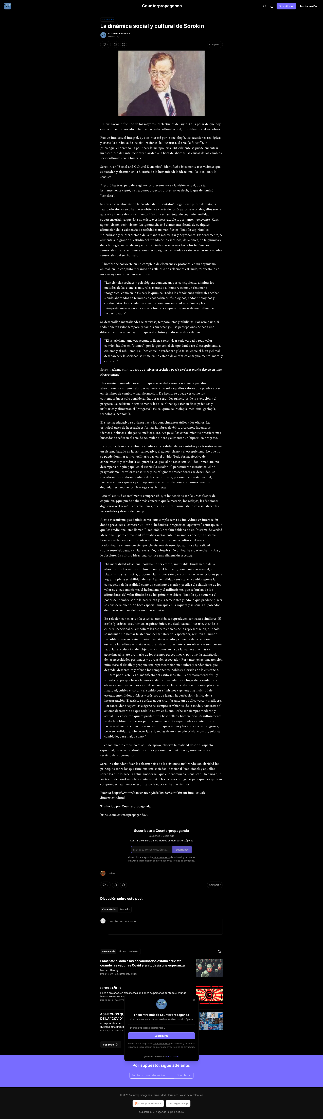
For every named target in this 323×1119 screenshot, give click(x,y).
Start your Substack (149, 1103)
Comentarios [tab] (109, 909)
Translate (108, 19)
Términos (173, 1095)
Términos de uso (161, 1043)
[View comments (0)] (115, 44)
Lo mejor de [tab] (108, 951)
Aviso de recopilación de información (149, 1046)
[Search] (264, 6)
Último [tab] (122, 951)
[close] (193, 1000)
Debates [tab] (133, 951)
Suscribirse (286, 6)
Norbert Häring (109, 970)
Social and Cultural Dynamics (140, 166)
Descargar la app (178, 1103)
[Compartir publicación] (271, 6)
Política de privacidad (183, 1046)
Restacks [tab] (125, 909)
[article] (161, 970)
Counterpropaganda (119, 33)
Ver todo (108, 1044)
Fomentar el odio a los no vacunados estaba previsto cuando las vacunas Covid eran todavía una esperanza (142, 963)
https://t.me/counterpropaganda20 (124, 814)
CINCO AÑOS (110, 988)
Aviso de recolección (191, 1095)
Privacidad (160, 1095)
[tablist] (116, 909)
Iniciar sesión (308, 6)
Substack (144, 1111)
